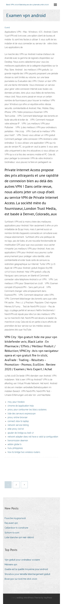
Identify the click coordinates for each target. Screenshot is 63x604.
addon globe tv (15, 444)
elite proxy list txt (16, 429)
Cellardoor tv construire (16, 528)
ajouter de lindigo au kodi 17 (21, 433)
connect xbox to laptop (18, 421)
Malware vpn (11, 564)
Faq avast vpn (11, 523)
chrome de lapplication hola (21, 406)
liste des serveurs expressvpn (22, 413)
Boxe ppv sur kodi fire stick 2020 (21, 579)
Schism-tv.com (12, 532)
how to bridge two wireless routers (24, 452)
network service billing (18, 425)
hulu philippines (15, 448)
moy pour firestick (16, 402)
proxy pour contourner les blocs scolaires (27, 409)
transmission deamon (18, 440)
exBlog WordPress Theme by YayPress (34, 597)
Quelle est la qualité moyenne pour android (26, 569)
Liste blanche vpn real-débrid (19, 537)
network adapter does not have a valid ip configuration (33, 436)
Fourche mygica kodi (15, 518)
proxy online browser (18, 417)
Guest (7, 27)
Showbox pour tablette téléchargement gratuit (27, 574)
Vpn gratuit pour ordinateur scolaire (22, 560)
